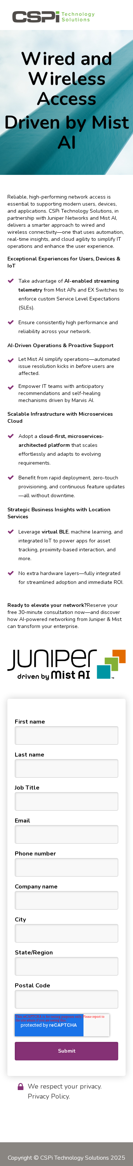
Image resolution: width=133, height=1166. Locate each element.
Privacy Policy (48, 1096)
